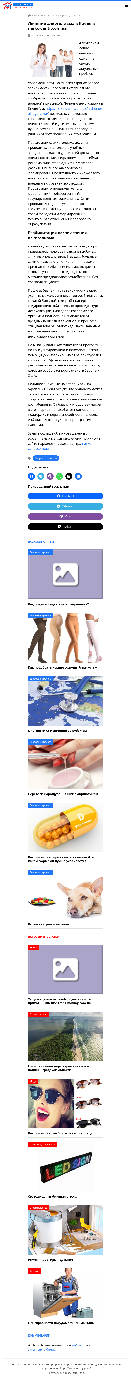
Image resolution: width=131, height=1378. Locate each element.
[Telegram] (40, 476)
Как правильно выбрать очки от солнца (60, 1133)
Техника (34, 1271)
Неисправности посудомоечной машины (61, 1323)
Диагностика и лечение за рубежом (57, 730)
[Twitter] (69, 476)
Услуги (34, 947)
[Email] (78, 476)
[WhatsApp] (59, 476)
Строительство (38, 1207)
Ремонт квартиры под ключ (50, 1260)
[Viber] (50, 476)
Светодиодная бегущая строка (52, 1196)
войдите (78, 1345)
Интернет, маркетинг (42, 1144)
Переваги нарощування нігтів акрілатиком (63, 794)
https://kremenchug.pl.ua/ (75, 1368)
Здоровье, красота (46, 458)
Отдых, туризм (38, 1014)
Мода (33, 1081)
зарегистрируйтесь (41, 1349)
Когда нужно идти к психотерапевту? (58, 604)
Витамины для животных (49, 924)
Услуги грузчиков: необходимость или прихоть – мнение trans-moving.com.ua (59, 1001)
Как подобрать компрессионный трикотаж (62, 667)
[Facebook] (31, 476)
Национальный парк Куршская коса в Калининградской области (58, 1068)
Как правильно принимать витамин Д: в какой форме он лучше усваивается (61, 859)
